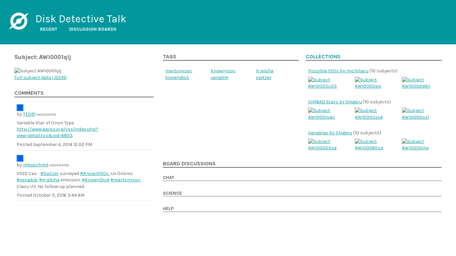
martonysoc (178, 71)
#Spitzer (49, 173)
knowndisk (177, 77)
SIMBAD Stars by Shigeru (335, 102)
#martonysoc (125, 180)
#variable (27, 180)
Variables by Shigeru (330, 133)
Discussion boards (93, 29)
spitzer (263, 77)
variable (219, 77)
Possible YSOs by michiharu (338, 71)
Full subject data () (40, 77)
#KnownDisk (95, 180)
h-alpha (264, 71)
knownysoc (223, 71)
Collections (323, 57)
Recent (48, 29)
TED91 (29, 114)
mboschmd (35, 165)
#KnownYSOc (94, 173)
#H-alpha (49, 180)
